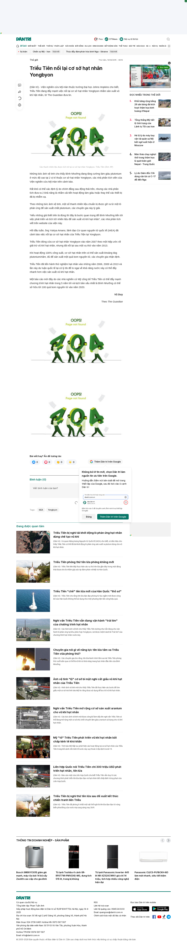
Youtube (159, 917)
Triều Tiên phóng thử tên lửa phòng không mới (83, 562)
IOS (140, 908)
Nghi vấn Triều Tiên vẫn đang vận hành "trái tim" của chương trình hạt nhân (85, 622)
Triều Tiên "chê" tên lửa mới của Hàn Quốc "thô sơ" (87, 591)
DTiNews (113, 39)
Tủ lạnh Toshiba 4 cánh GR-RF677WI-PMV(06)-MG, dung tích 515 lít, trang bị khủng (74, 875)
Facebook (154, 917)
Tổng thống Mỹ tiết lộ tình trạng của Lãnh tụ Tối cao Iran (144, 123)
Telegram (169, 917)
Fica (101, 39)
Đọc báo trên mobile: (143, 902)
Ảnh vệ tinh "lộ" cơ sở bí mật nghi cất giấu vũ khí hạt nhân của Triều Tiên (87, 681)
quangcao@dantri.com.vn (111, 912)
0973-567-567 (59, 922)
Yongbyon (52, 510)
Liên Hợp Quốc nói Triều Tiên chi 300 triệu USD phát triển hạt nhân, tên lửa (87, 768)
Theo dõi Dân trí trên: (140, 917)
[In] (19, 105)
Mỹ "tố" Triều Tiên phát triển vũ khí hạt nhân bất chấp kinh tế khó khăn (85, 739)
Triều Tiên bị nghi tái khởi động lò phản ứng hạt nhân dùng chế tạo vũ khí (87, 534)
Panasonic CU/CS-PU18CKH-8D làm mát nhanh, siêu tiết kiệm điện (151, 875)
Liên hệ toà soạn (101, 905)
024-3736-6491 (34, 922)
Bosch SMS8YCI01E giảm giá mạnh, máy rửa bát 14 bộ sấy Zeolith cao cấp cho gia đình (31, 875)
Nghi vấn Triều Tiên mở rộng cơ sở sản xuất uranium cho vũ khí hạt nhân (87, 710)
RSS (96, 902)
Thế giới (34, 60)
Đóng (89, 516)
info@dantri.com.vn (31, 935)
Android (160, 908)
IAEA (41, 510)
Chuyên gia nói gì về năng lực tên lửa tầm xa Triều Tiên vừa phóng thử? (86, 651)
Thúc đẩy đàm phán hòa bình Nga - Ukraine (91, 51)
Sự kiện (23, 51)
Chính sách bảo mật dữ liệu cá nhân (110, 915)
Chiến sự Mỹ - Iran (46, 51)
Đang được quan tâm (30, 526)
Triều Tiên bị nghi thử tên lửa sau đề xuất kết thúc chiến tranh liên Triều (85, 798)
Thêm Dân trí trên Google (107, 461)
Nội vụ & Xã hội (131, 39)
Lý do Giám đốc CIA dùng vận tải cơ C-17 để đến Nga (145, 176)
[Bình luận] (19, 85)
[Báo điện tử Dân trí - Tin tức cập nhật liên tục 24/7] (23, 39)
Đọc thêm (164, 67)
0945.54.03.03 (117, 909)
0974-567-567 (38, 932)
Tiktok (164, 917)
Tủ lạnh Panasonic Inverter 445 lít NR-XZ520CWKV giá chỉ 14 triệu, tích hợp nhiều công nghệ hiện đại (112, 877)
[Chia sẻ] (19, 91)
